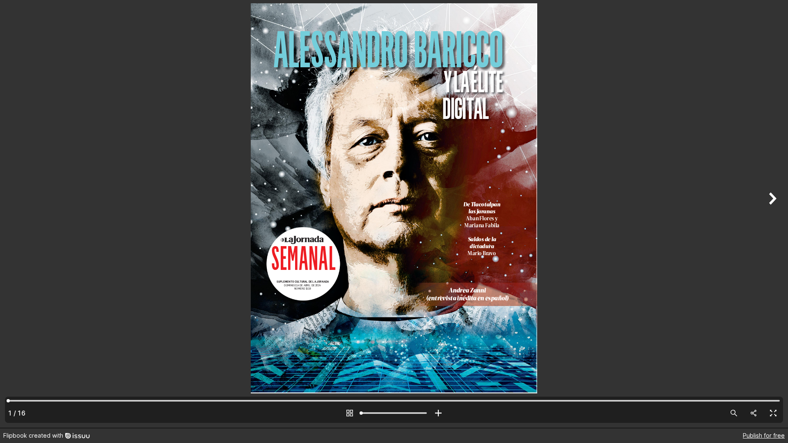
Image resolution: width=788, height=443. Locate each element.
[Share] (753, 413)
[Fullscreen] (773, 413)
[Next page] (771, 214)
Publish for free (764, 435)
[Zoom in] (438, 413)
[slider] (394, 413)
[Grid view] (349, 413)
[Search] (734, 413)
